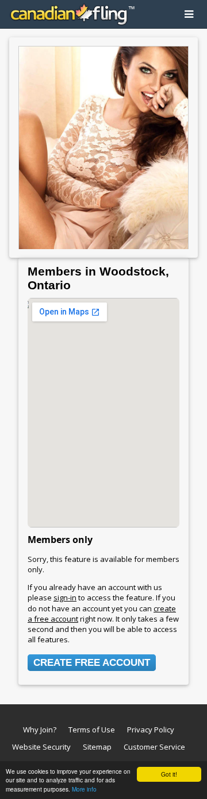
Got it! (169, 774)
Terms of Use (91, 729)
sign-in (64, 597)
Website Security (41, 747)
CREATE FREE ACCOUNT (91, 662)
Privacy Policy (150, 729)
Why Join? (39, 729)
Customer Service (154, 747)
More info (84, 789)
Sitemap (97, 747)
